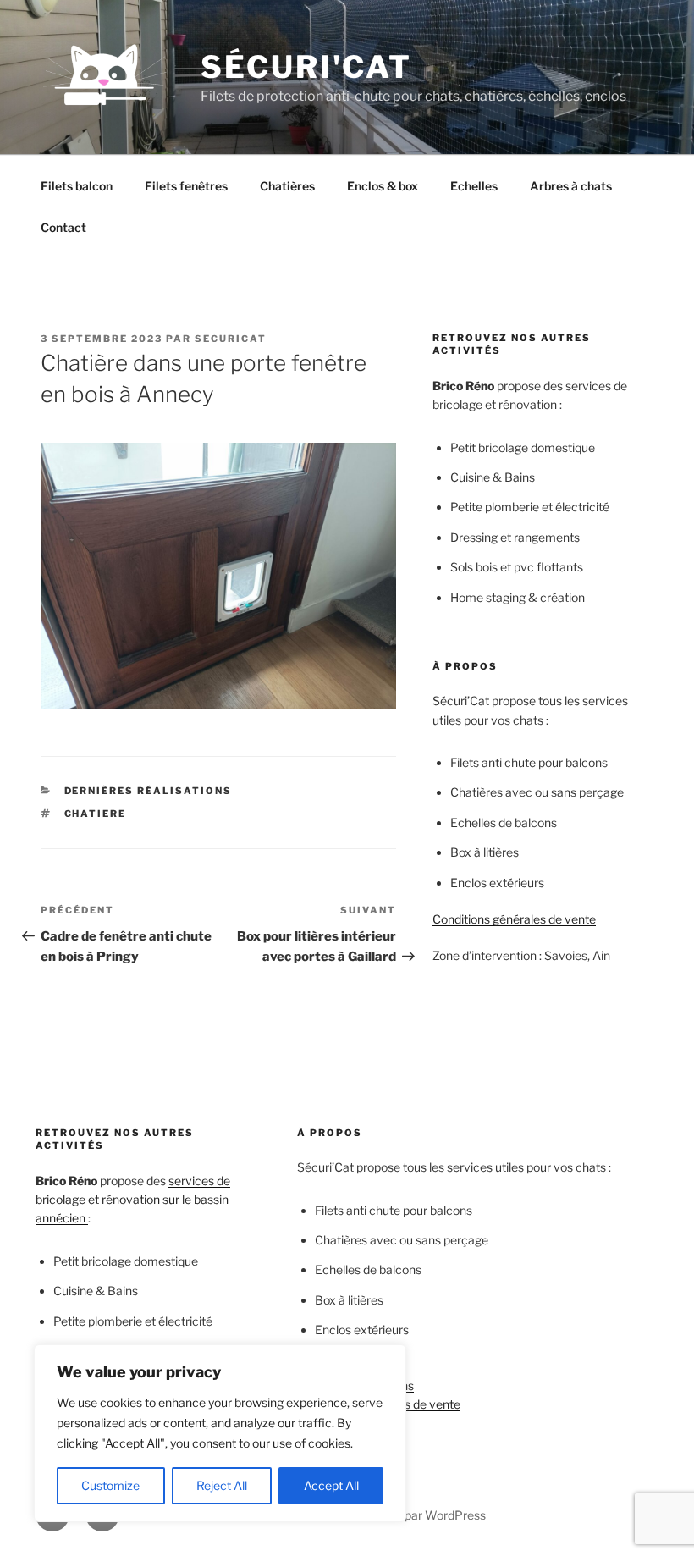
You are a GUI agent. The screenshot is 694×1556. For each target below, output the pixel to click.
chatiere (95, 813)
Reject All (221, 1485)
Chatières (287, 186)
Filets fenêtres (186, 186)
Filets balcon (77, 186)
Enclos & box (382, 186)
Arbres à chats (571, 186)
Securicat (231, 339)
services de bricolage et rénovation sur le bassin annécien (133, 1199)
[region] (220, 1433)
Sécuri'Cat (306, 67)
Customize (110, 1485)
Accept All (331, 1485)
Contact (63, 227)
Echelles (474, 186)
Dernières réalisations (148, 791)
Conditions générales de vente (514, 919)
